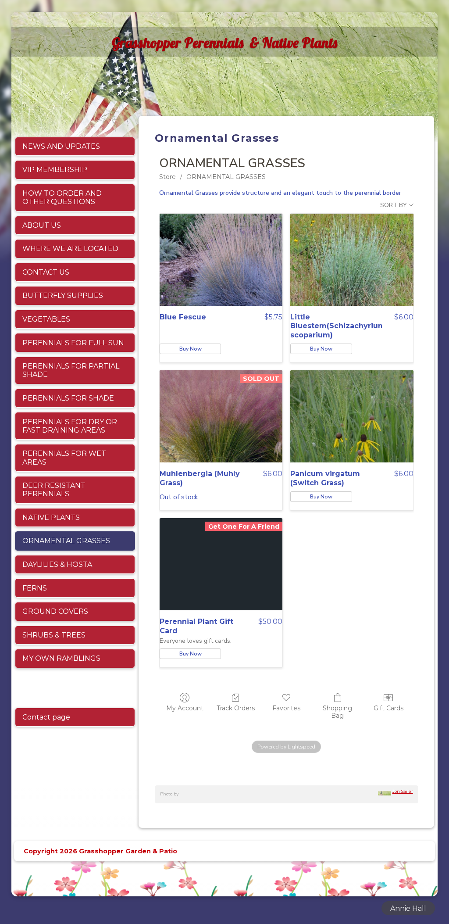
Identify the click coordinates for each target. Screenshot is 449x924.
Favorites (286, 708)
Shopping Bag (337, 712)
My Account (184, 708)
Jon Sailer (402, 791)
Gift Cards (388, 708)
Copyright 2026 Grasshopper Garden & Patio (100, 851)
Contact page (46, 717)
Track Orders (236, 708)
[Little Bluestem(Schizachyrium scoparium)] (351, 260)
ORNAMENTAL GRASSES (226, 177)
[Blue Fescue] (221, 260)
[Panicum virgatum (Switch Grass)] (351, 416)
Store (167, 177)
